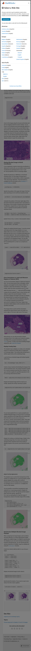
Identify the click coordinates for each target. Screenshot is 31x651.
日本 (3, 78)
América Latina (5, 29)
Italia (3, 55)
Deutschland (5, 44)
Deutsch (20, 52)
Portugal (18, 46)
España (3, 46)
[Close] (29, 3)
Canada (4, 31)
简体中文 (5, 74)
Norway (18, 41)
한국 (3, 80)
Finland (3, 48)
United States (5, 33)
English (19, 55)
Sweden (18, 48)
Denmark (4, 41)
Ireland (3, 52)
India (3, 67)
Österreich (18, 44)
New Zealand (5, 69)
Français (20, 57)
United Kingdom (20, 59)
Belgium (4, 39)
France (3, 50)
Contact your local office (15, 86)
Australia (4, 65)
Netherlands (19, 39)
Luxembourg (5, 57)
